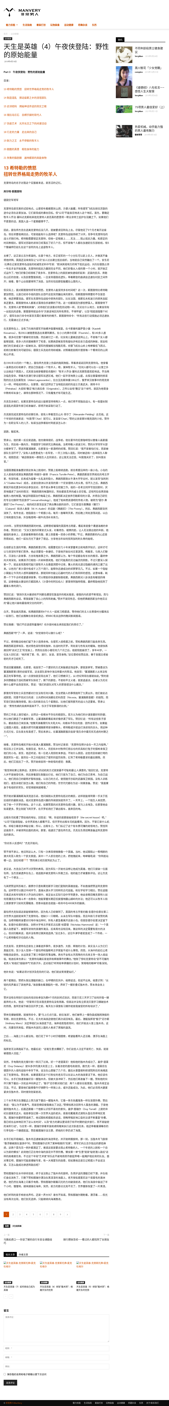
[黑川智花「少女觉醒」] (124, 78)
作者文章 (23, 1254)
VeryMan (139, 56)
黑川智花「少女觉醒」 (149, 68)
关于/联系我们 (152, 1403)
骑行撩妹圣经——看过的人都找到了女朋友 (86, 1239)
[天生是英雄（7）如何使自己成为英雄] (20, 1272)
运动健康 (68, 24)
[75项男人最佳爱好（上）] (124, 109)
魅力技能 (10, 24)
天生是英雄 (16, 1226)
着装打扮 (41, 24)
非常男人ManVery (14, 1403)
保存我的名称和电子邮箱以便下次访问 (26, 1374)
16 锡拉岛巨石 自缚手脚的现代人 (23, 114)
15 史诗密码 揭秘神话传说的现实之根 (25, 106)
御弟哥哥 (138, 134)
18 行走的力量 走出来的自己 (20, 132)
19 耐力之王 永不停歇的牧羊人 (21, 140)
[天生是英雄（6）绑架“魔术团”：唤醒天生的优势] (56, 1272)
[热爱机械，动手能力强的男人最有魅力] (124, 131)
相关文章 (10, 1254)
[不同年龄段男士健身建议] (124, 55)
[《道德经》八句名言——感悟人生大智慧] (124, 92)
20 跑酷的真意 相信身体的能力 (21, 149)
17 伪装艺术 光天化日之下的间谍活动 (25, 123)
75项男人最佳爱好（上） (150, 107)
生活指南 (27, 24)
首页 (6, 33)
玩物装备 (55, 24)
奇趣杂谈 (82, 24)
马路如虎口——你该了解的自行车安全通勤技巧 (28, 1241)
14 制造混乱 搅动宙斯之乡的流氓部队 (25, 97)
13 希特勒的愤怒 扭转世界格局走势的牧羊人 (29, 89)
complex (139, 72)
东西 (94, 24)
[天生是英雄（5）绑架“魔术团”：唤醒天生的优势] (92, 1272)
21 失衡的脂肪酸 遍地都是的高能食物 (25, 157)
